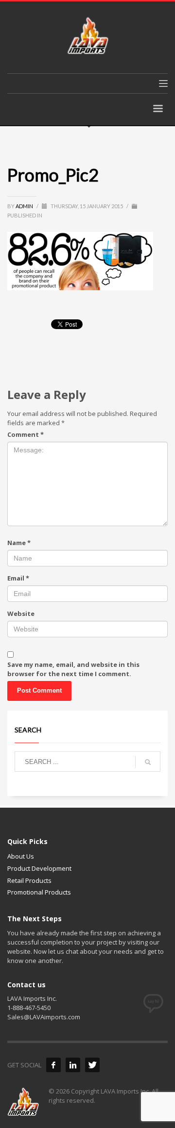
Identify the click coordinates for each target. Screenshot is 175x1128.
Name (19, 542)
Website (21, 613)
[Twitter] (92, 1065)
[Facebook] (53, 1065)
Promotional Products (39, 892)
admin (25, 206)
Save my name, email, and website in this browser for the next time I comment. (73, 669)
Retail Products (29, 880)
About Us (20, 856)
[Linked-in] (73, 1065)
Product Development (39, 868)
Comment (25, 434)
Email (18, 578)
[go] (147, 762)
